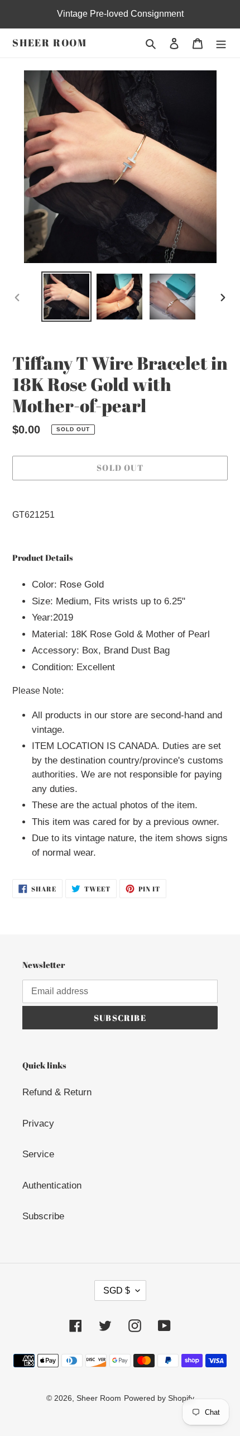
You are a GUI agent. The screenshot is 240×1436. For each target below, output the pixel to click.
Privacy (38, 1123)
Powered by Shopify (159, 1398)
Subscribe (43, 1216)
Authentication (51, 1185)
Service (38, 1154)
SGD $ (116, 1290)
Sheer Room (49, 43)
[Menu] (221, 43)
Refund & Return (57, 1092)
